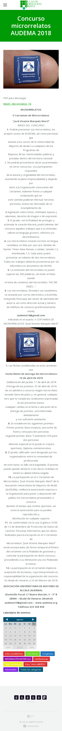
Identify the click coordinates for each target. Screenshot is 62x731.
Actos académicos (14, 653)
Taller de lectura (13, 664)
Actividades (11, 669)
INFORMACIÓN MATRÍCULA (18, 658)
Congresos (47, 653)
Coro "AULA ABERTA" (35, 664)
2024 (8, 647)
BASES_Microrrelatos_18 (17, 103)
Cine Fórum (32, 653)
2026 (31, 647)
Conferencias (41, 658)
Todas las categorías (31, 669)
